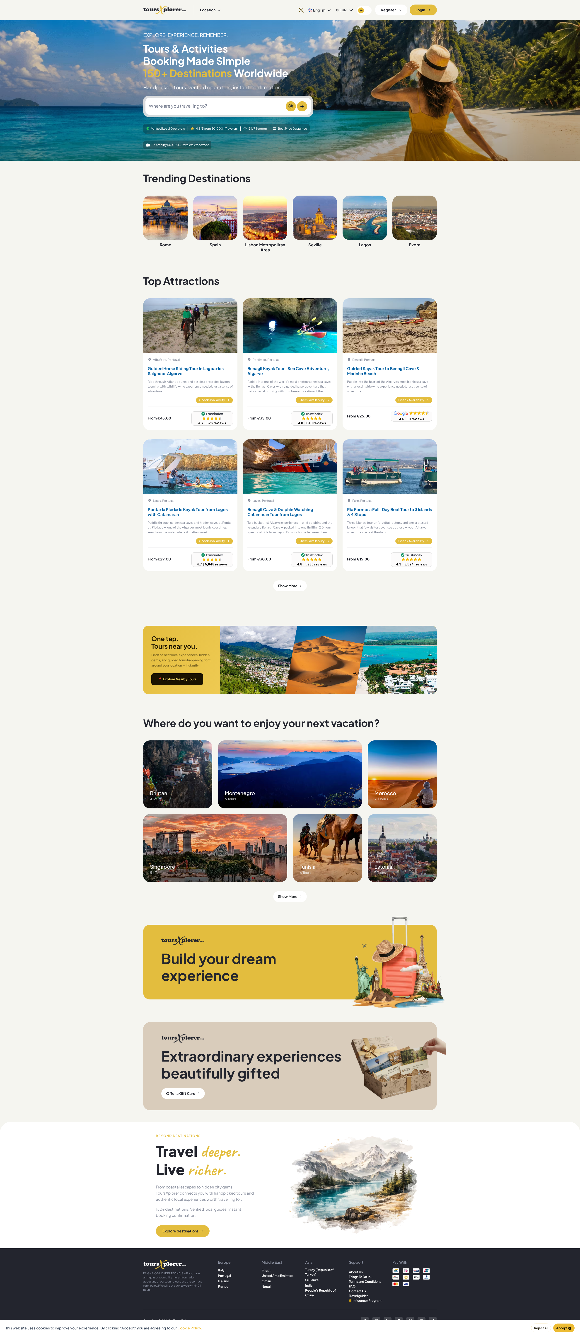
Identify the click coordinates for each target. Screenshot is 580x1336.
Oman (266, 1281)
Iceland (223, 1281)
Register (388, 9)
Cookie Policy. (189, 1328)
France (223, 1286)
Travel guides (358, 1296)
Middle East (272, 1262)
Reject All (541, 1328)
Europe (224, 1262)
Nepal (266, 1286)
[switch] (364, 10)
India (308, 1285)
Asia (308, 1262)
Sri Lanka (312, 1280)
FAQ (352, 1286)
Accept (562, 1328)
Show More (287, 585)
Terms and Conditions (365, 1281)
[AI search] (301, 10)
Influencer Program (367, 1300)
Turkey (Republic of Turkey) (319, 1272)
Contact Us (357, 1291)
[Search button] (302, 106)
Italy (221, 1270)
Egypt (266, 1270)
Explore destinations (180, 1231)
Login (420, 9)
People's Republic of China (320, 1292)
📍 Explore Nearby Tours (177, 679)
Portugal (224, 1275)
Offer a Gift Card (181, 1093)
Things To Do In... (361, 1277)
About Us (356, 1272)
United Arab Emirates (277, 1275)
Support (356, 1262)
